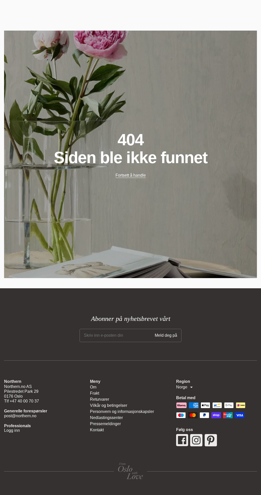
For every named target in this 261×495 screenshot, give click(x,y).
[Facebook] (182, 440)
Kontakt (97, 430)
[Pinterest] (211, 440)
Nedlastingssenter (106, 417)
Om (93, 387)
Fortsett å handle (130, 175)
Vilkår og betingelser (108, 405)
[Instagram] (196, 440)
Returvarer (99, 399)
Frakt (94, 393)
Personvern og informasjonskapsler (122, 411)
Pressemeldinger (105, 424)
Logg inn (12, 430)
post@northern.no (20, 416)
